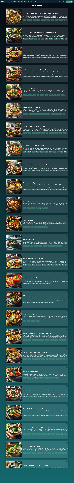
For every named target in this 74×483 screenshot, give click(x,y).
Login (64, 1)
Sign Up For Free (69, 1)
